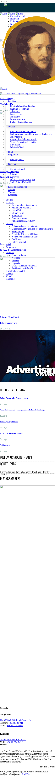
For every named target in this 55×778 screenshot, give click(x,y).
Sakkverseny (5, 445)
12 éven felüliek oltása (11, 250)
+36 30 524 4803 (15, 725)
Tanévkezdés (6, 104)
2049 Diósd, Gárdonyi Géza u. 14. (16, 720)
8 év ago (3, 404)
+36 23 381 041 (15, 723)
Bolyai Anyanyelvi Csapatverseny (14, 398)
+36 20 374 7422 (15, 742)
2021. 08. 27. (5, 110)
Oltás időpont (6, 177)
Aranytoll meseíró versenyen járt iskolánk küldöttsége (22, 410)
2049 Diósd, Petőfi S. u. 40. (13, 739)
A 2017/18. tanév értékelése (11, 433)
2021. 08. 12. (5, 329)
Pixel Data (26, 774)
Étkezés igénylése (8, 323)
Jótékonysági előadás (9, 421)
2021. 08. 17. (5, 256)
